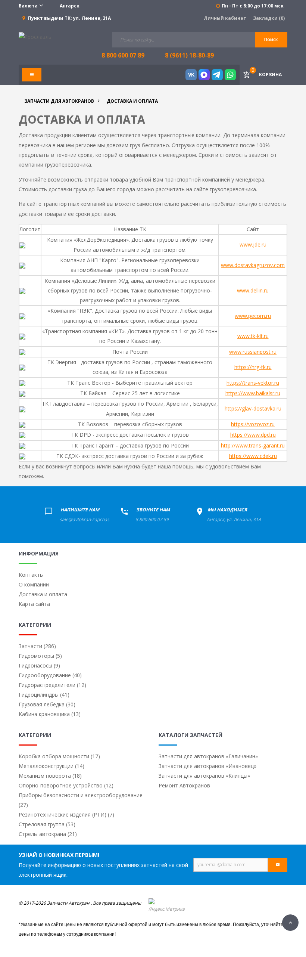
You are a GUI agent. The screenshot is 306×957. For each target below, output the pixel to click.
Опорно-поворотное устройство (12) (66, 785)
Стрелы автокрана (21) (48, 833)
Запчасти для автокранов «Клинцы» (204, 775)
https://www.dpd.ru (253, 434)
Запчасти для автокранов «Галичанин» (208, 756)
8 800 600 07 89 (152, 519)
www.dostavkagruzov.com (253, 265)
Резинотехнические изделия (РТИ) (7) (66, 814)
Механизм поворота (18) (50, 775)
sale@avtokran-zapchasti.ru (89, 519)
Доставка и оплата (43, 594)
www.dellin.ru (253, 290)
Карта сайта (34, 603)
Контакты (31, 574)
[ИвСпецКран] (35, 36)
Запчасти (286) (37, 646)
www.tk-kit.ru (253, 336)
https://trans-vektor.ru (253, 382)
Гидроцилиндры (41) (44, 694)
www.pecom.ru (253, 315)
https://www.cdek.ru (253, 455)
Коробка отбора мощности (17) (59, 756)
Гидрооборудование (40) (50, 675)
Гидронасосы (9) (39, 665)
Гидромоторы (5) (40, 655)
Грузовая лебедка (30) (47, 704)
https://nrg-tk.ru (253, 367)
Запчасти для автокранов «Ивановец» (207, 765)
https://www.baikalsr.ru (252, 393)
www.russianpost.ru (253, 351)
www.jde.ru (253, 244)
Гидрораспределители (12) (52, 684)
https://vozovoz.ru (253, 424)
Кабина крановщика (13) (50, 714)
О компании (34, 584)
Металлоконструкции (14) (51, 765)
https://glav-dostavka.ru (253, 408)
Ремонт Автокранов (184, 785)
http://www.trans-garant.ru (253, 445)
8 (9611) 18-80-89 (189, 55)
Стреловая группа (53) (47, 824)
